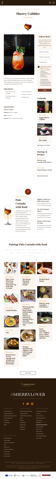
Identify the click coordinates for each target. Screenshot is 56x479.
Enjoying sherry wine (21, 9)
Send (44, 90)
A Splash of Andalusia (40, 418)
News (5, 444)
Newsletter (22, 429)
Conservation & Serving (41, 411)
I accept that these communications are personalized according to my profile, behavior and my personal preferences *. (45, 82)
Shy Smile (43, 140)
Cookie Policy (7, 453)
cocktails (30, 9)
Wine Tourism (39, 429)
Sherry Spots (39, 420)
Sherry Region (7, 440)
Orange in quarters (26, 94)
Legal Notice (45, 68)
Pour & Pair (38, 413)
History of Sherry (39, 426)
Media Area (22, 427)
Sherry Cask (38, 438)
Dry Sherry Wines (7, 411)
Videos (21, 418)
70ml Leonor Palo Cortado (10, 92)
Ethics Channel (7, 456)
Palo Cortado (36, 9)
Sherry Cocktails (39, 415)
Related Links (23, 424)
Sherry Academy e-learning (26, 411)
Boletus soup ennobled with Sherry (44, 161)
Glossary (22, 420)
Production (6, 420)
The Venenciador (40, 433)
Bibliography (23, 422)
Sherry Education (24, 413)
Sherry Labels (39, 431)
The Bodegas (7, 422)
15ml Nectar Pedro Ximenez (11, 97)
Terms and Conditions (8, 449)
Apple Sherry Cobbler (44, 118)
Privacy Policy (43, 69)
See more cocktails (43, 145)
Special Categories (8, 418)
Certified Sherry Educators (26, 415)
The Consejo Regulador (41, 435)
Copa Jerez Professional (9, 442)
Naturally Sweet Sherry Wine (10, 415)
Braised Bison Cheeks (44, 170)
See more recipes (42, 176)
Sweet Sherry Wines (8, 413)
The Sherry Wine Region (41, 424)
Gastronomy (6, 447)
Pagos (5, 424)
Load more (28, 373)
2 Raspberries (25, 97)
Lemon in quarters (26, 91)
